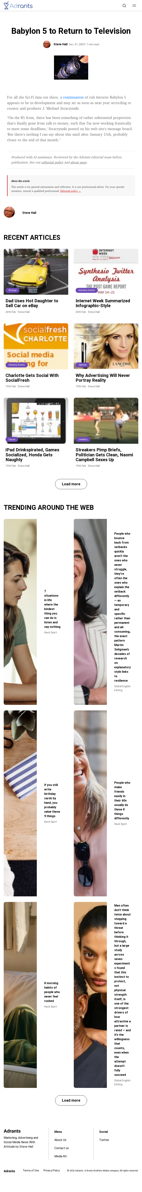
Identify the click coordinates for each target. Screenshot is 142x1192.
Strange (12, 290)
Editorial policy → (70, 190)
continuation (73, 97)
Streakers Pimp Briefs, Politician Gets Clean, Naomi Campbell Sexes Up (104, 454)
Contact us (61, 1148)
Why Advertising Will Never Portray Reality (103, 378)
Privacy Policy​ (51, 1170)
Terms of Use (31, 1170)
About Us (60, 1140)
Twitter (104, 1140)
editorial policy (52, 162)
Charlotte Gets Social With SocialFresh (32, 378)
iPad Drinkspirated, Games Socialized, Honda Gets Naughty (32, 454)
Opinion (83, 365)
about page (78, 162)
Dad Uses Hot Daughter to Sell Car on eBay (32, 303)
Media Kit (60, 1156)
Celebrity (83, 439)
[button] (134, 5)
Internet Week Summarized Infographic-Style (103, 303)
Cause (12, 439)
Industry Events (87, 290)
